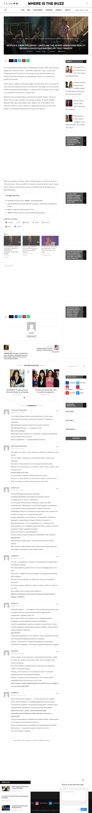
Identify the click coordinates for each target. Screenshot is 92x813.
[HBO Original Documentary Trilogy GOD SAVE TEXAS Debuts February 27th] (6, 788)
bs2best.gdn (15, 488)
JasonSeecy (15, 556)
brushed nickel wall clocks (19, 472)
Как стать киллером (18, 431)
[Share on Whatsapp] (28, 60)
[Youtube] (14, 4)
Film (20, 38)
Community (58, 10)
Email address (70, 429)
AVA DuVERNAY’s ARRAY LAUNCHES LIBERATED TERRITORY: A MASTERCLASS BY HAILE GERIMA (11, 250)
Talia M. (31, 51)
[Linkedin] (11, 4)
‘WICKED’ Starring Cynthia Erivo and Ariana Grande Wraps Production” (26, 213)
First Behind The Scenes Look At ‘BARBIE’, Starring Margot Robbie (25, 200)
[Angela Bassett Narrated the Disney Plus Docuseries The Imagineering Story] (6, 808)
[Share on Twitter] (19, 60)
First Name (69, 411)
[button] (6, 383)
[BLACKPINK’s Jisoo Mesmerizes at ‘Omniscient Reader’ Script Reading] (17, 378)
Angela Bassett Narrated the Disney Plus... (20, 806)
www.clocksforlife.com (19, 446)
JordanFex (14, 651)
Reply (57, 410)
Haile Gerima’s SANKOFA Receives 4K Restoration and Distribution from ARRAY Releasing (30, 249)
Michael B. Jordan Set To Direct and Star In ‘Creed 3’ (21, 209)
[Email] (17, 4)
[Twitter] (7, 4)
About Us (68, 10)
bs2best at (14, 603)
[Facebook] (4, 4)
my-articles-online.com (19, 410)
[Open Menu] (5, 10)
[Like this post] (11, 60)
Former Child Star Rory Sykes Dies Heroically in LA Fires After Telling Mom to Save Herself (49, 249)
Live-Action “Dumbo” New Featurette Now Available (15, 797)
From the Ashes (9, 265)
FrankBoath (15, 692)
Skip (78, 809)
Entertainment (38, 10)
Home (22, 10)
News (28, 10)
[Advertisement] (31, 124)
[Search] (87, 4)
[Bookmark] (28, 371)
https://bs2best (15, 537)
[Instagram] (9, 4)
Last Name (69, 420)
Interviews (49, 10)
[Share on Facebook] (15, 60)
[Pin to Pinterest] (24, 60)
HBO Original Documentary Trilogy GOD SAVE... (20, 787)
